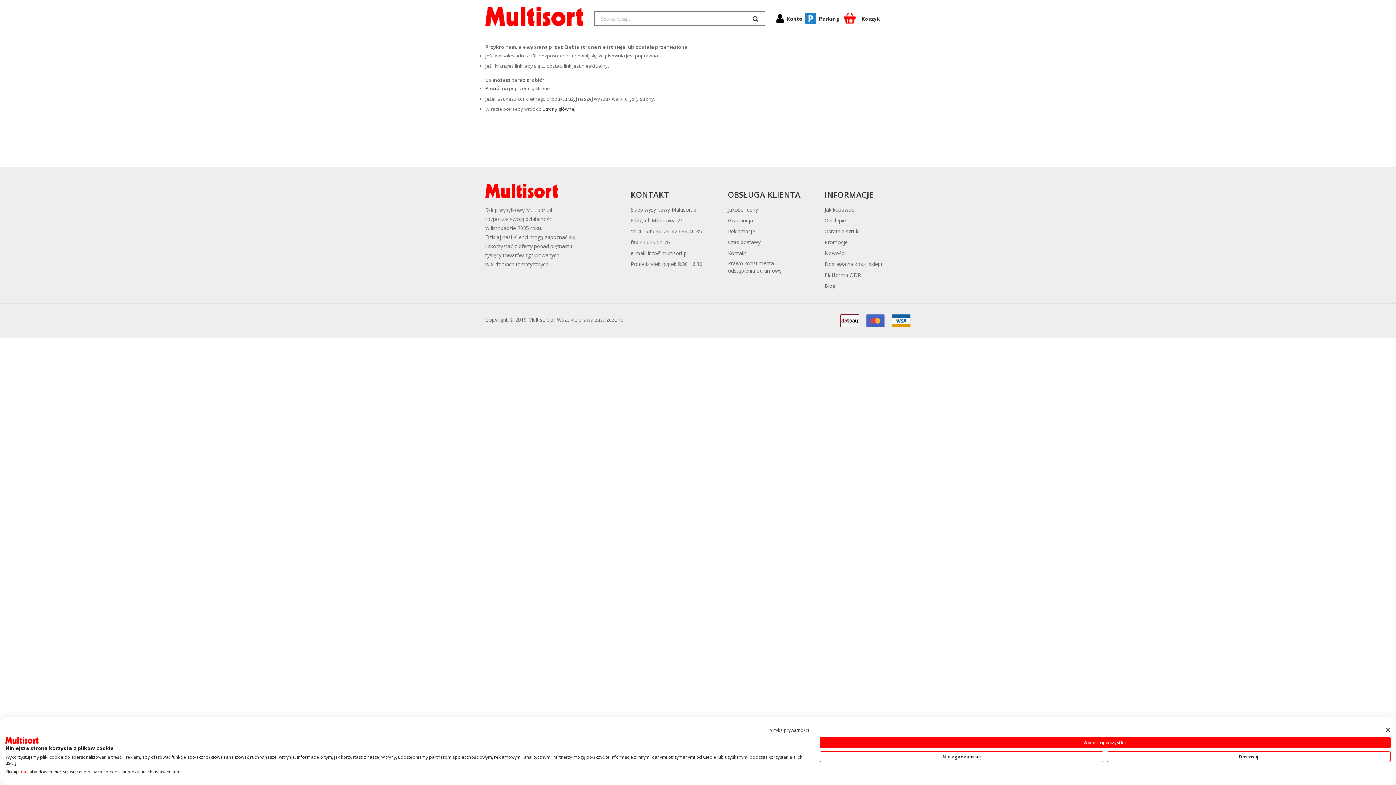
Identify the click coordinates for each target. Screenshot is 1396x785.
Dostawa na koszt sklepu (854, 264)
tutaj (22, 772)
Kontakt (737, 253)
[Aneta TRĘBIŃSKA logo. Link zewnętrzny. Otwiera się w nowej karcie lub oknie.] (22, 740)
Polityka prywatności (788, 730)
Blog (830, 285)
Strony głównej (559, 109)
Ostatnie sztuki (842, 231)
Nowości (835, 253)
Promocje (836, 242)
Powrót (493, 88)
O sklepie (835, 220)
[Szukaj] (755, 18)
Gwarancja (740, 220)
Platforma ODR (843, 274)
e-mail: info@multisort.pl (659, 253)
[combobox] (670, 18)
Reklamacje (741, 231)
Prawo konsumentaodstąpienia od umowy (755, 267)
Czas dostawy (744, 242)
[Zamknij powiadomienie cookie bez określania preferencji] (1388, 730)
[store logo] (534, 16)
